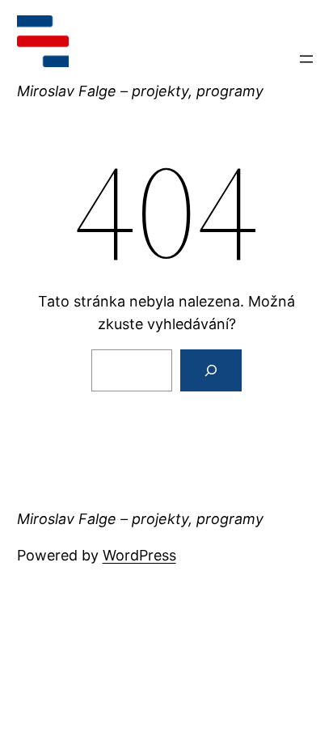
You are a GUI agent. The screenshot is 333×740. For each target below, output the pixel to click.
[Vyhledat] (211, 370)
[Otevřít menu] (306, 59)
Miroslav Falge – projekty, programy (140, 90)
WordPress (139, 555)
